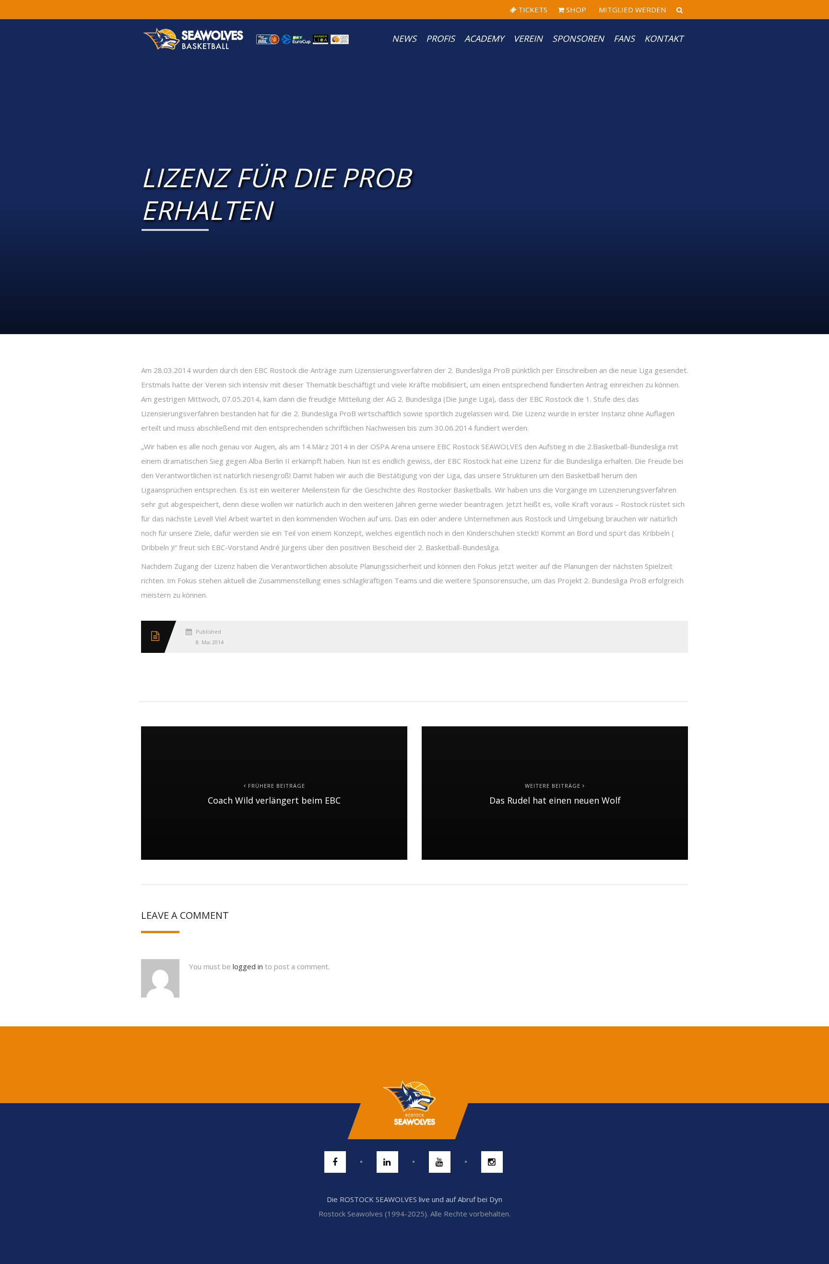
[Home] (194, 38)
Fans (624, 38)
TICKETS (531, 9)
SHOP (575, 9)
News (404, 38)
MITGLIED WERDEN (631, 9)
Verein (528, 38)
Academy (484, 38)
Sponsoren (578, 38)
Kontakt (663, 38)
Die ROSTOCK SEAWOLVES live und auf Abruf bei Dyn (414, 1199)
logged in (248, 966)
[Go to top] (414, 1103)
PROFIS (440, 38)
